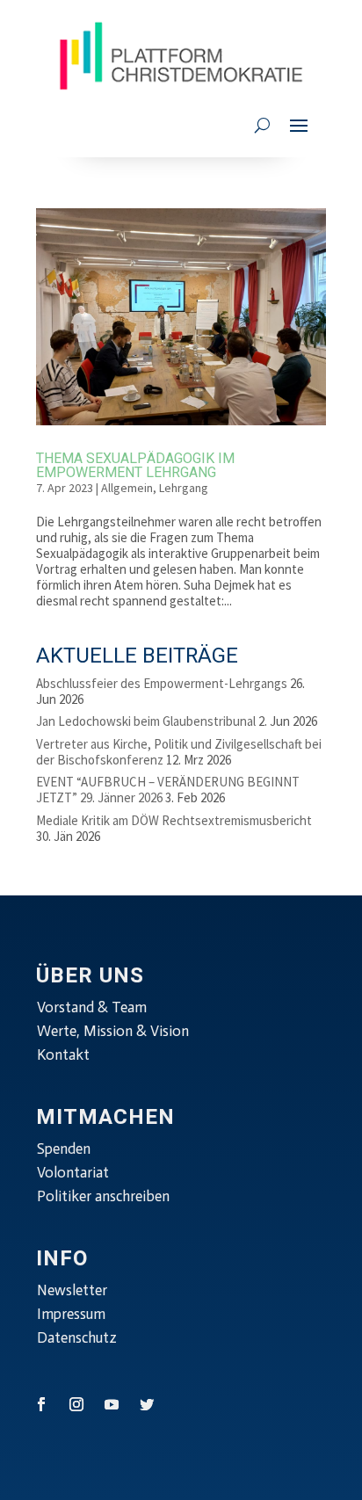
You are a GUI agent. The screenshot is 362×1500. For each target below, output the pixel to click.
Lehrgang (183, 488)
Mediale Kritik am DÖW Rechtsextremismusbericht (174, 820)
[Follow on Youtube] (112, 1404)
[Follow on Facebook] (41, 1404)
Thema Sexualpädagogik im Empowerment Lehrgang (135, 465)
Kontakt (63, 1054)
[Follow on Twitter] (147, 1404)
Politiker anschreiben (103, 1196)
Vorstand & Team (92, 1007)
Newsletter (72, 1290)
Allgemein (127, 488)
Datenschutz (77, 1337)
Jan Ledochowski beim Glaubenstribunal (146, 721)
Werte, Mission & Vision (113, 1031)
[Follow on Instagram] (76, 1404)
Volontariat (73, 1172)
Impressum (71, 1313)
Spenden (63, 1148)
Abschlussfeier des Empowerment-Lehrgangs (161, 683)
